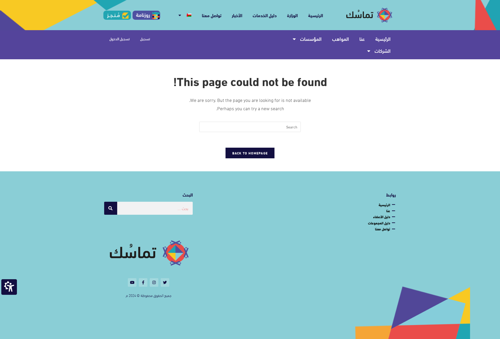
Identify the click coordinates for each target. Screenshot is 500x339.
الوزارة (292, 15)
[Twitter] (165, 282)
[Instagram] (154, 282)
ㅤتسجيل (145, 38)
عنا (362, 38)
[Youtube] (132, 282)
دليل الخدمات (265, 15)
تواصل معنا (211, 15)
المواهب (340, 38)
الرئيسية (315, 15)
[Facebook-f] (143, 282)
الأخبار (237, 15)
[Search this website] (250, 126)
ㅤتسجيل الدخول (119, 38)
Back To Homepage (250, 153)
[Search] (110, 208)
